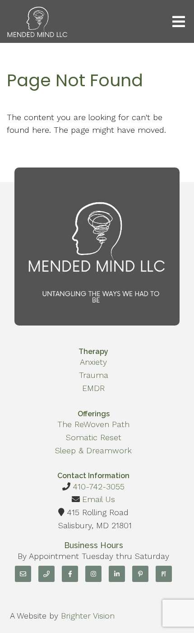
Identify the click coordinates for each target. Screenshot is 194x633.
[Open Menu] (178, 21)
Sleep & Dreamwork (93, 450)
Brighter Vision (88, 615)
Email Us (98, 499)
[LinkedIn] (117, 574)
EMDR (93, 388)
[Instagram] (93, 574)
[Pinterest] (140, 574)
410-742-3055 (99, 486)
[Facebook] (70, 574)
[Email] (23, 574)
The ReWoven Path (93, 424)
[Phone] (46, 574)
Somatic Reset (93, 437)
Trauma (93, 375)
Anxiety (93, 362)
